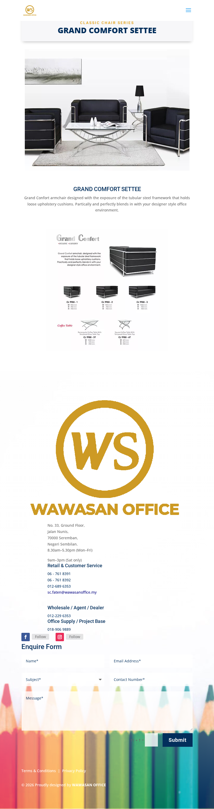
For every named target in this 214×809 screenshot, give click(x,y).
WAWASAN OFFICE (89, 784)
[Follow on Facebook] (25, 637)
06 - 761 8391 (59, 573)
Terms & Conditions (38, 770)
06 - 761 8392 (59, 579)
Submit (178, 740)
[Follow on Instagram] (60, 637)
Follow (40, 636)
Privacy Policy (74, 770)
